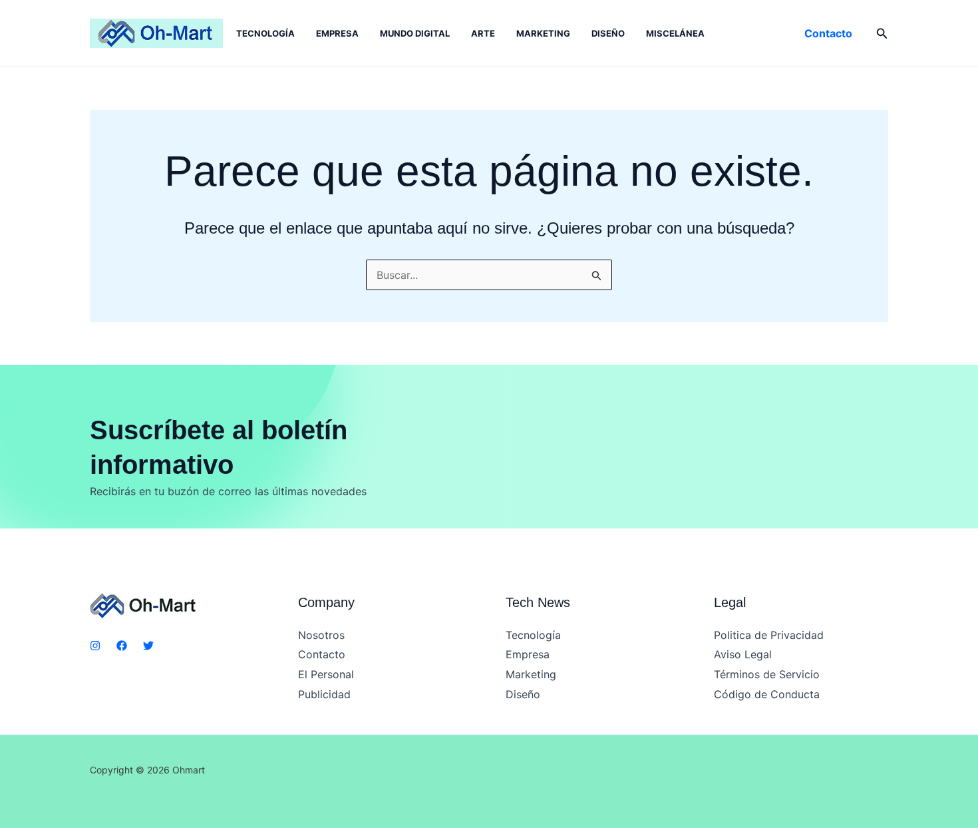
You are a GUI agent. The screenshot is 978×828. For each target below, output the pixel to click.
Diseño (608, 33)
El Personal (326, 674)
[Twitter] (148, 645)
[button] (828, 33)
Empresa (337, 33)
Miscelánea (675, 33)
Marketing (543, 33)
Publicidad (324, 694)
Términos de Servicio (767, 674)
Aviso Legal (743, 654)
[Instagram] (95, 645)
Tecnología (265, 33)
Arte (483, 33)
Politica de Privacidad (769, 635)
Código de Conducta (767, 694)
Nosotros (321, 635)
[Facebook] (121, 645)
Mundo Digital (415, 33)
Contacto (321, 654)
